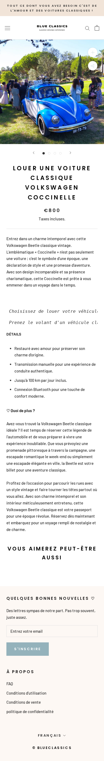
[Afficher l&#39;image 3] (55, 153)
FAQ (9, 683)
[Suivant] (70, 153)
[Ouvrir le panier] (97, 28)
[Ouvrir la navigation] (7, 28)
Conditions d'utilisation (26, 693)
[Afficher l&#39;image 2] (49, 153)
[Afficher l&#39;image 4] (60, 153)
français (50, 735)
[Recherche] (87, 27)
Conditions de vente (23, 702)
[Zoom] (92, 52)
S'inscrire (27, 648)
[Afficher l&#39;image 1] (43, 153)
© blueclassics (52, 747)
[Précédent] (33, 153)
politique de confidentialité (30, 711)
